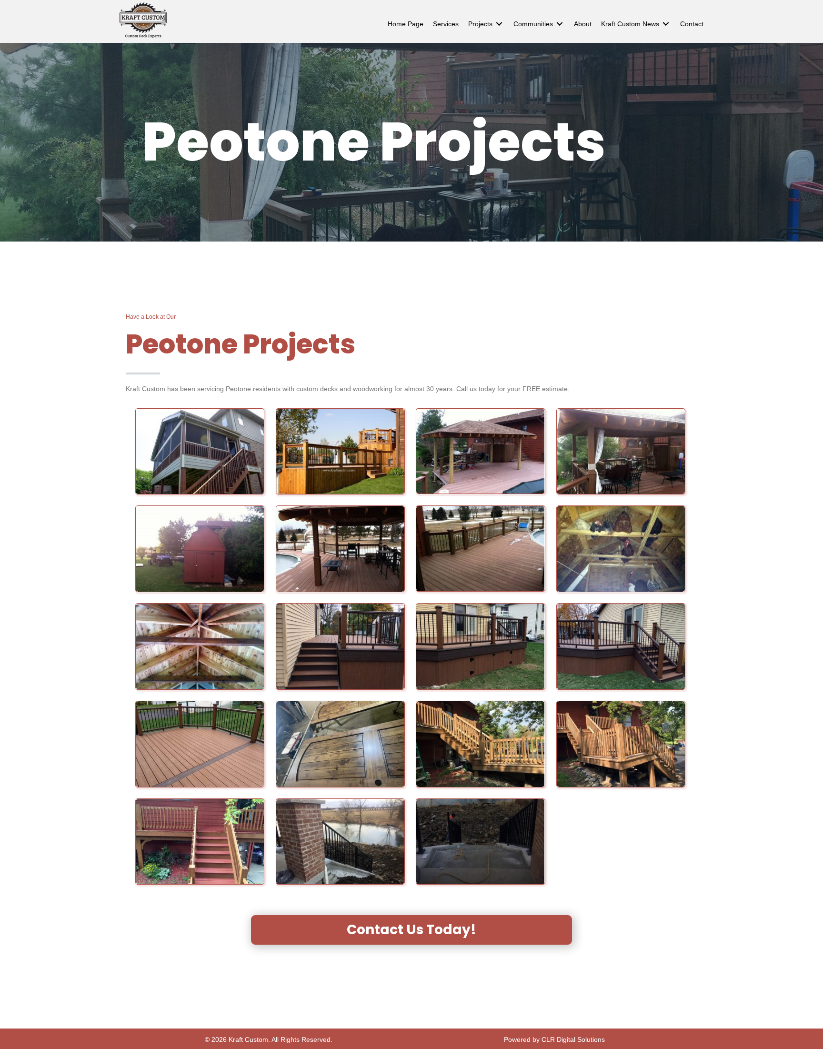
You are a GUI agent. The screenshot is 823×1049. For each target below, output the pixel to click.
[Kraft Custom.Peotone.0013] (340, 451)
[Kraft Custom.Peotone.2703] (480, 646)
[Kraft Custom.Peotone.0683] (340, 549)
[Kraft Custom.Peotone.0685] (480, 548)
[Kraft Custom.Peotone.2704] (621, 646)
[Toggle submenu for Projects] (499, 24)
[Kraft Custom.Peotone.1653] (200, 646)
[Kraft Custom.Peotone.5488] (480, 842)
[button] (411, 930)
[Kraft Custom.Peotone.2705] (200, 744)
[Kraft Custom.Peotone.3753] (480, 744)
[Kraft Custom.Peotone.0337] (621, 451)
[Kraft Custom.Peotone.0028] (480, 451)
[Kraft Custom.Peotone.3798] (200, 842)
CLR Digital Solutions (573, 1039)
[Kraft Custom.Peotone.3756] (621, 744)
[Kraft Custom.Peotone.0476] (200, 549)
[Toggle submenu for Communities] (559, 24)
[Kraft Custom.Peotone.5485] (340, 842)
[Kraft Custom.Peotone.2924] (340, 744)
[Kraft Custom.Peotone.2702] (340, 646)
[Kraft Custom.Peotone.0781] (621, 549)
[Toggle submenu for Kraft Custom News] (666, 24)
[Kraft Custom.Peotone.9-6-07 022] (200, 451)
